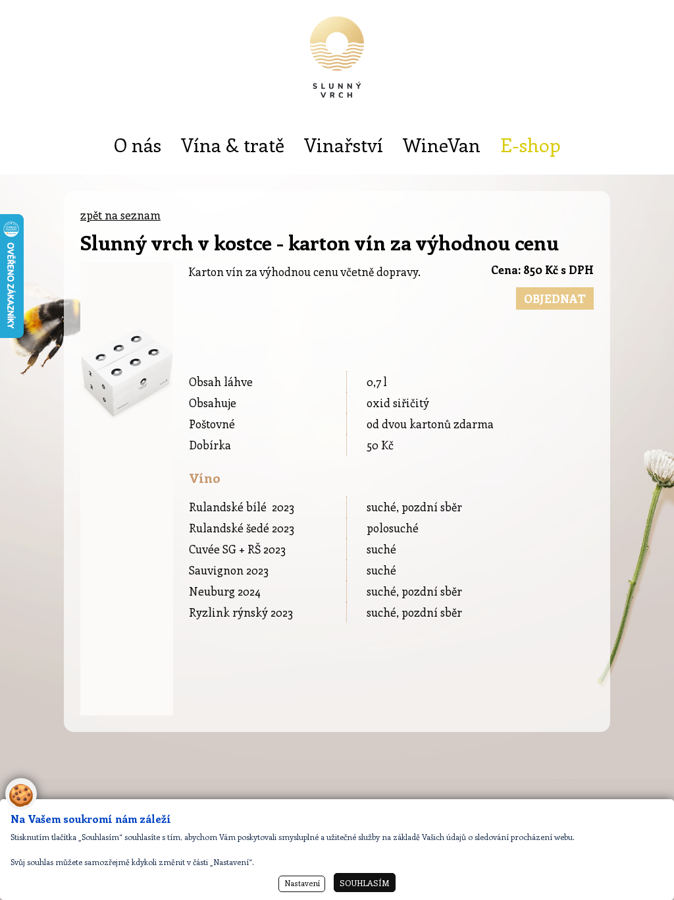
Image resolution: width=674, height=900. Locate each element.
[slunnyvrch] (337, 65)
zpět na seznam (120, 215)
